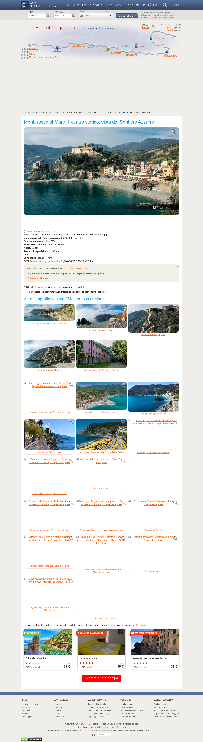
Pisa (162, 24)
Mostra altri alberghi (101, 678)
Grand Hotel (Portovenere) (99, 710)
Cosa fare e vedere (123, 4)
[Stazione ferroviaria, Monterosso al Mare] (153, 552)
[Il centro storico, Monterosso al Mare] (101, 472)
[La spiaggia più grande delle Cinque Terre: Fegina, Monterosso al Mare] (49, 396)
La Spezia (158, 38)
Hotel (107, 4)
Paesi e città (72, 4)
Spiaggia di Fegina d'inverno (101, 330)
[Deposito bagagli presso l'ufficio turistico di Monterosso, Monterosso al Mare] (49, 591)
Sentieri (140, 4)
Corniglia (104, 50)
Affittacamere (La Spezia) (165, 710)
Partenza (59, 12)
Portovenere (170, 56)
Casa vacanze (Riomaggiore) (166, 717)
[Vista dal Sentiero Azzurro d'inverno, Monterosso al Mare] (49, 312)
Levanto (57, 50)
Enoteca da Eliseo (153, 530)
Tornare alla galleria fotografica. (102, 618)
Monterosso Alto (161, 707)
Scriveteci (39, 287)
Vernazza (93, 47)
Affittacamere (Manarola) (98, 714)
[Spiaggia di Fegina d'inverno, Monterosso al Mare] (101, 316)
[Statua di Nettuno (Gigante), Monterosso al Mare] (153, 318)
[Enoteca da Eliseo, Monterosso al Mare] (153, 514)
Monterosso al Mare (37, 278)
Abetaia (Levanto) (161, 704)
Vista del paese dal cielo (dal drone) (101, 412)
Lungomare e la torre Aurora (49, 452)
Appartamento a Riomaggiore (166, 714)
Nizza (32, 57)
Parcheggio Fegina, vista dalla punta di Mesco (101, 530)
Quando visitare (127, 714)
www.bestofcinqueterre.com (41, 231)
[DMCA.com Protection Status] (31, 740)
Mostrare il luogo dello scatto (45, 261)
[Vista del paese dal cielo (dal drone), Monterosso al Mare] (101, 396)
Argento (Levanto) (95, 717)
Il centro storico (101, 488)
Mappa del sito (131, 724)
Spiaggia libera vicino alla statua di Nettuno (49, 566)
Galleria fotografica (129, 707)
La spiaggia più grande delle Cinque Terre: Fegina (49, 412)
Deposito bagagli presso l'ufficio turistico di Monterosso (49, 609)
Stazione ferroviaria (153, 571)
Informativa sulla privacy (111, 724)
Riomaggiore (130, 55)
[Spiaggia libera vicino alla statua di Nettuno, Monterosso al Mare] (49, 549)
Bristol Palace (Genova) (98, 707)
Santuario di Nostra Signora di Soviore (101, 370)
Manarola (116, 53)
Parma (145, 27)
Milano (32, 54)
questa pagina (138, 625)
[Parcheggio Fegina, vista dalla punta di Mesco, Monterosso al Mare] (101, 514)
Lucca (170, 24)
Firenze (169, 27)
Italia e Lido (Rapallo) (97, 704)
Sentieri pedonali (128, 704)
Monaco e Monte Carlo (48, 57)
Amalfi (170, 30)
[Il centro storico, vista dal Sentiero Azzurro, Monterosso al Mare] (101, 171)
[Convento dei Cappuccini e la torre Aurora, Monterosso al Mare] (49, 514)
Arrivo (32, 12)
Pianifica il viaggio (91, 4)
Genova (33, 51)
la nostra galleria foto (78, 268)
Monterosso (78, 46)
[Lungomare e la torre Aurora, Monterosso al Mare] (49, 434)
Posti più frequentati (129, 717)
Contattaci (93, 724)
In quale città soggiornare (132, 710)
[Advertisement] (101, 86)
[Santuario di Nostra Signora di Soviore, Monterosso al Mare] (101, 354)
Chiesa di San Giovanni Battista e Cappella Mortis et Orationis (101, 570)
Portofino (33, 48)
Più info (152, 4)
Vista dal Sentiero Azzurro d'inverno (49, 323)
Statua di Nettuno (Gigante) (153, 334)
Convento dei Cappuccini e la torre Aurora (49, 530)
